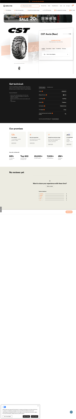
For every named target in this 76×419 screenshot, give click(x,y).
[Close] (38, 406)
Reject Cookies (26, 416)
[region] (20, 411)
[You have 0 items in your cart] (72, 6)
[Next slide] (71, 139)
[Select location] (64, 6)
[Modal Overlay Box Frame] (38, 1)
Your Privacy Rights (7, 416)
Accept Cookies (34, 416)
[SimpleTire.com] (7, 6)
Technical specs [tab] (42, 87)
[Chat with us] (71, 412)
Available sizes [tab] (50, 87)
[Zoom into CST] (19, 48)
